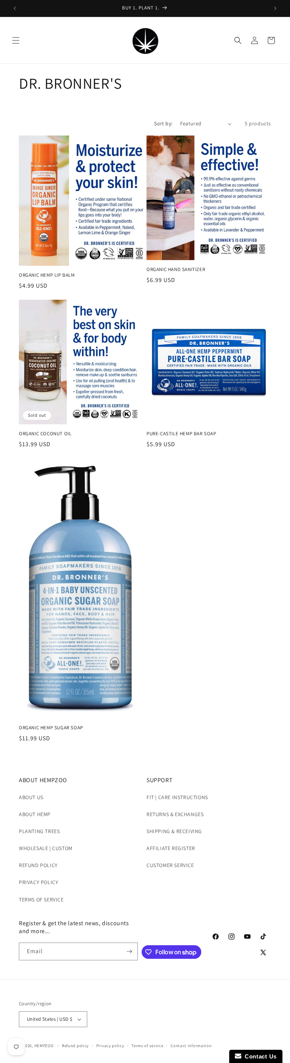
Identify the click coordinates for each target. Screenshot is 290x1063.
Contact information (191, 1045)
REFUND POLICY (38, 865)
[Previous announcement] (14, 8)
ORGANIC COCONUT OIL (45, 434)
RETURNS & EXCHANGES (175, 814)
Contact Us (259, 1056)
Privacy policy (110, 1045)
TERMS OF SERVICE (41, 899)
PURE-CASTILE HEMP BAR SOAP (181, 434)
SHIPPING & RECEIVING (174, 831)
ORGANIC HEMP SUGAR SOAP (51, 728)
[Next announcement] (275, 8)
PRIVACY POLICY (38, 882)
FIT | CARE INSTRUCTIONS (177, 797)
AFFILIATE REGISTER (171, 848)
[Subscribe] (129, 951)
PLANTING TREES (39, 831)
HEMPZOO (44, 1045)
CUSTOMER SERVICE (170, 865)
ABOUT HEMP (35, 814)
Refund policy (75, 1045)
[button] (16, 40)
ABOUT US (31, 797)
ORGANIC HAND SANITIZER (176, 270)
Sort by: (163, 123)
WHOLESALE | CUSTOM (45, 848)
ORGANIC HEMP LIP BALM (47, 275)
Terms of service (147, 1045)
